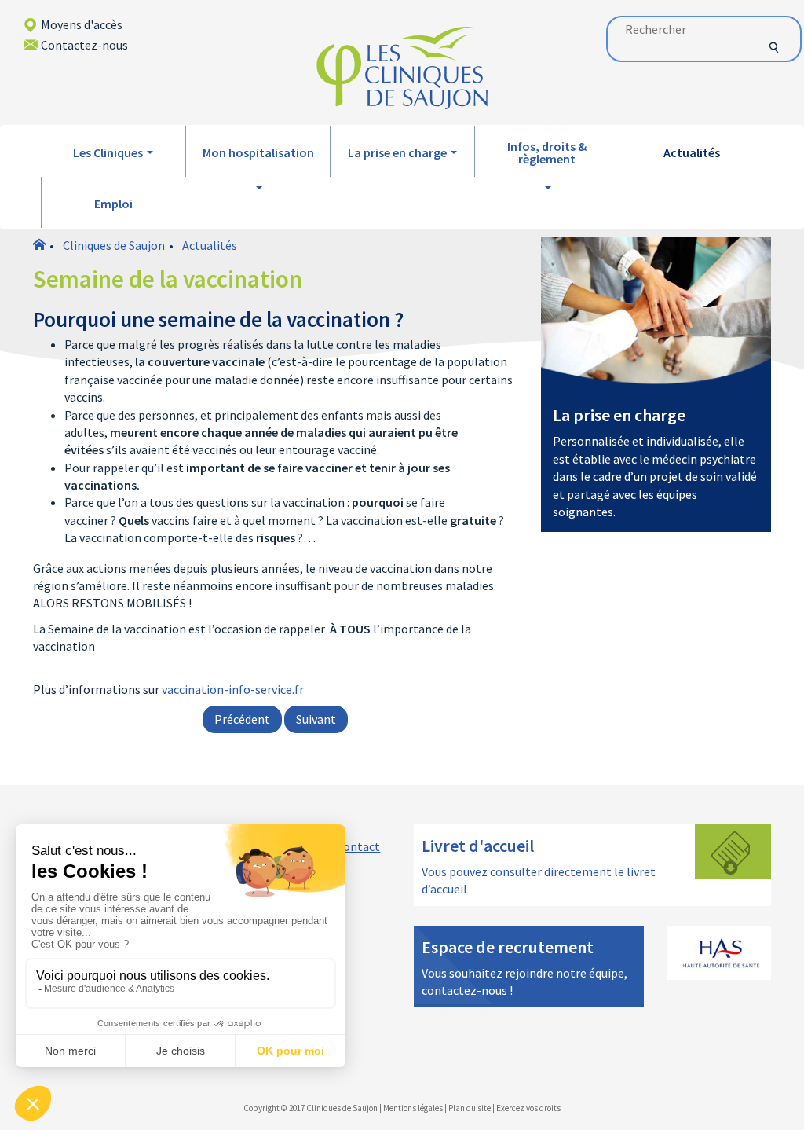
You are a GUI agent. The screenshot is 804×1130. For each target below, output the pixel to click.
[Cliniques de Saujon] (401, 67)
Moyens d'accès (81, 24)
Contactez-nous (84, 45)
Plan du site (469, 1107)
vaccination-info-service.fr (233, 689)
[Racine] (39, 245)
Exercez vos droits (528, 1107)
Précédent (242, 719)
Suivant (316, 719)
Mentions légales (413, 1107)
